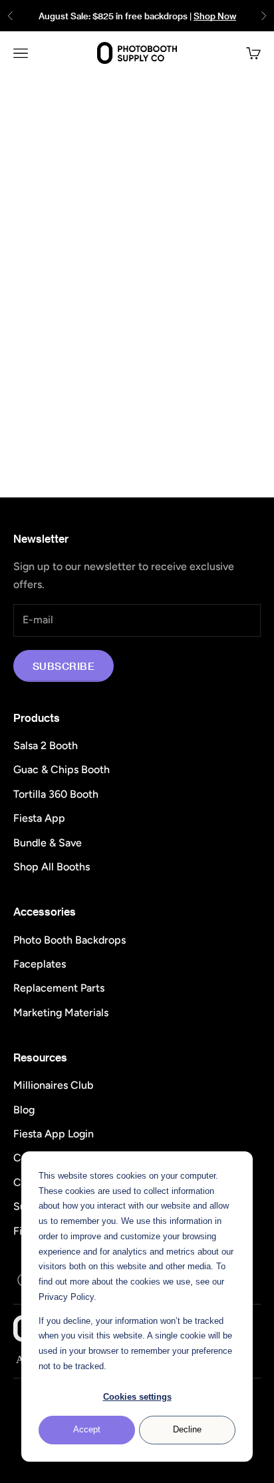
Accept (86, 1429)
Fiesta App (39, 818)
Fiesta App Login (53, 1133)
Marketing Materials (60, 1012)
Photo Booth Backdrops (69, 940)
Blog (24, 1109)
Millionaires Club (53, 1085)
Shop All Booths (51, 866)
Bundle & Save (47, 842)
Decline (187, 1429)
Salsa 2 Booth (45, 745)
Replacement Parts (58, 988)
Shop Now (215, 16)
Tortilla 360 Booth (55, 794)
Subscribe (63, 666)
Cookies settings (137, 1397)
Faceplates (39, 964)
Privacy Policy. (67, 1297)
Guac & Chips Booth (61, 769)
